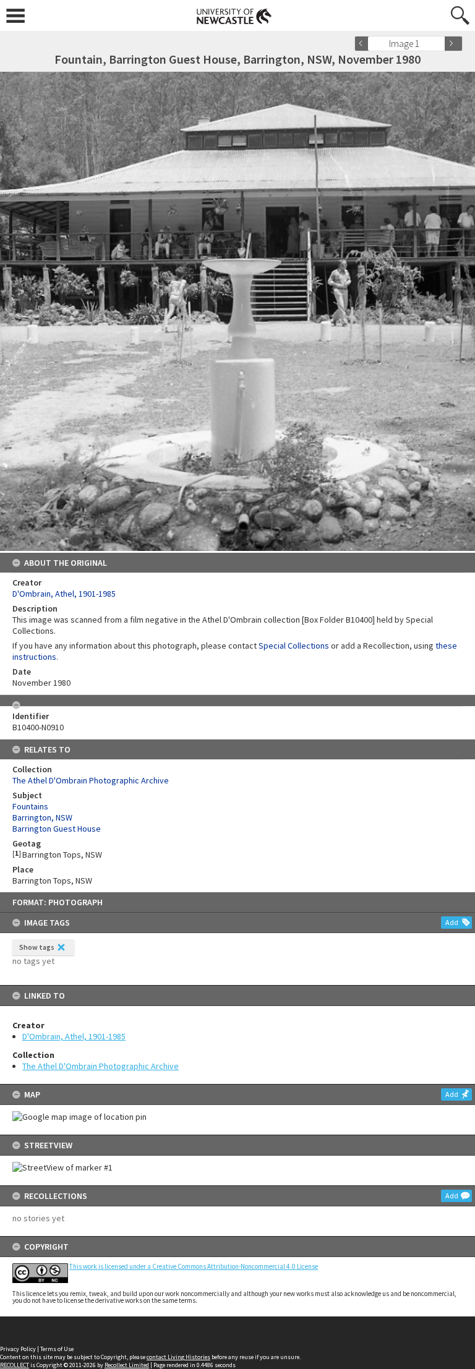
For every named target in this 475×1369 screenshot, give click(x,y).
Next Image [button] (453, 43)
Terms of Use (57, 1349)
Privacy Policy (18, 1349)
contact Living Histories (178, 1357)
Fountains (30, 806)
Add (451, 922)
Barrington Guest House (56, 828)
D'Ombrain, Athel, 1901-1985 (74, 1036)
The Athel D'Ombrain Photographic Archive (100, 1066)
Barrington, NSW (42, 817)
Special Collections (294, 645)
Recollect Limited (127, 1365)
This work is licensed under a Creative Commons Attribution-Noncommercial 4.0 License (193, 1266)
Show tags (36, 947)
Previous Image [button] (363, 43)
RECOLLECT (14, 1365)
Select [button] (439, 43)
